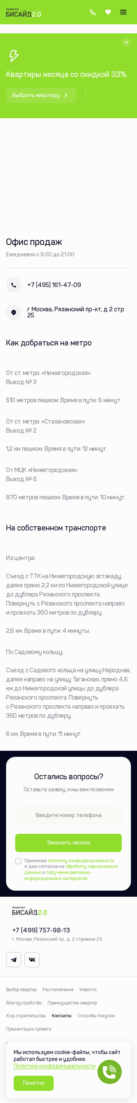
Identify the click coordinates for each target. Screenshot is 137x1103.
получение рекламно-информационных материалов (57, 875)
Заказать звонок (68, 842)
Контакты (62, 1015)
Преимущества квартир (72, 1003)
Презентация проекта (28, 1029)
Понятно (34, 1083)
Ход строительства (26, 1015)
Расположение (58, 989)
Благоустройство (23, 1003)
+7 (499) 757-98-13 (92, 12)
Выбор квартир (21, 989)
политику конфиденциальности (81, 860)
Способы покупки (96, 1015)
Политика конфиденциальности (55, 1066)
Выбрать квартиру (36, 95)
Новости (88, 989)
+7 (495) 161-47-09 (43, 285)
